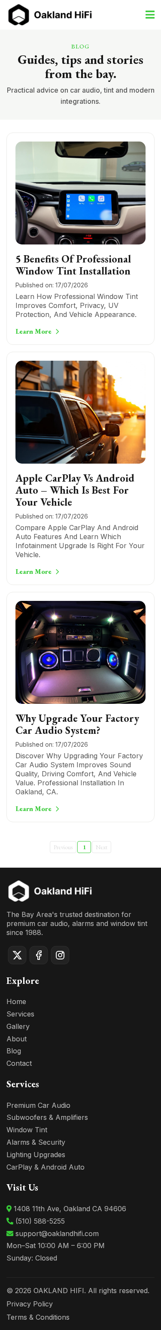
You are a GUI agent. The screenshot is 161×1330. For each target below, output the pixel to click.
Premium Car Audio (38, 1105)
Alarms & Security (35, 1142)
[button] (149, 15)
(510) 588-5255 (40, 1221)
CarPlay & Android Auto (45, 1167)
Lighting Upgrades (35, 1154)
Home (16, 1001)
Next (101, 847)
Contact (19, 1063)
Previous (63, 847)
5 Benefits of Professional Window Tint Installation (73, 264)
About (16, 1038)
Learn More (33, 331)
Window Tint (26, 1129)
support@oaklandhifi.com (57, 1233)
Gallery (18, 1026)
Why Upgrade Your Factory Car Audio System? (77, 724)
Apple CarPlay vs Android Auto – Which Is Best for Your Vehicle (74, 490)
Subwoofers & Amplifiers (47, 1117)
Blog (13, 1051)
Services (20, 1014)
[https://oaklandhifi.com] (49, 13)
